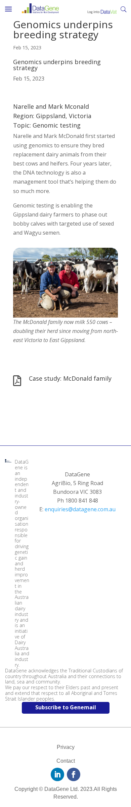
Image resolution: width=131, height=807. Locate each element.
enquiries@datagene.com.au (80, 509)
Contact (65, 761)
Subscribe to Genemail (65, 707)
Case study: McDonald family (70, 378)
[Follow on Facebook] (73, 774)
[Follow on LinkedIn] (57, 774)
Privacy (66, 747)
